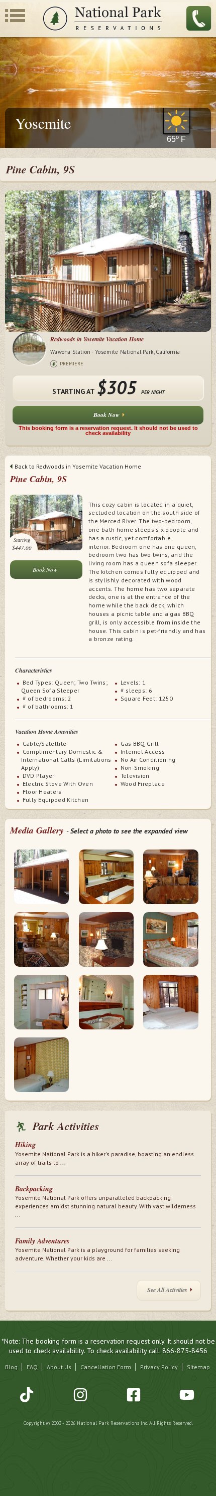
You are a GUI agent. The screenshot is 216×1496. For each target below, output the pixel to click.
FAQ (32, 1367)
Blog (11, 1367)
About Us (59, 1367)
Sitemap (198, 1367)
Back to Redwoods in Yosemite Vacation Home (78, 466)
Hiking (25, 1145)
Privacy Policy (159, 1367)
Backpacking (34, 1189)
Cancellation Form (105, 1367)
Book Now (106, 414)
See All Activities (167, 1290)
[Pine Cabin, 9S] (46, 521)
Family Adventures (42, 1241)
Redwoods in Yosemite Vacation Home (97, 339)
